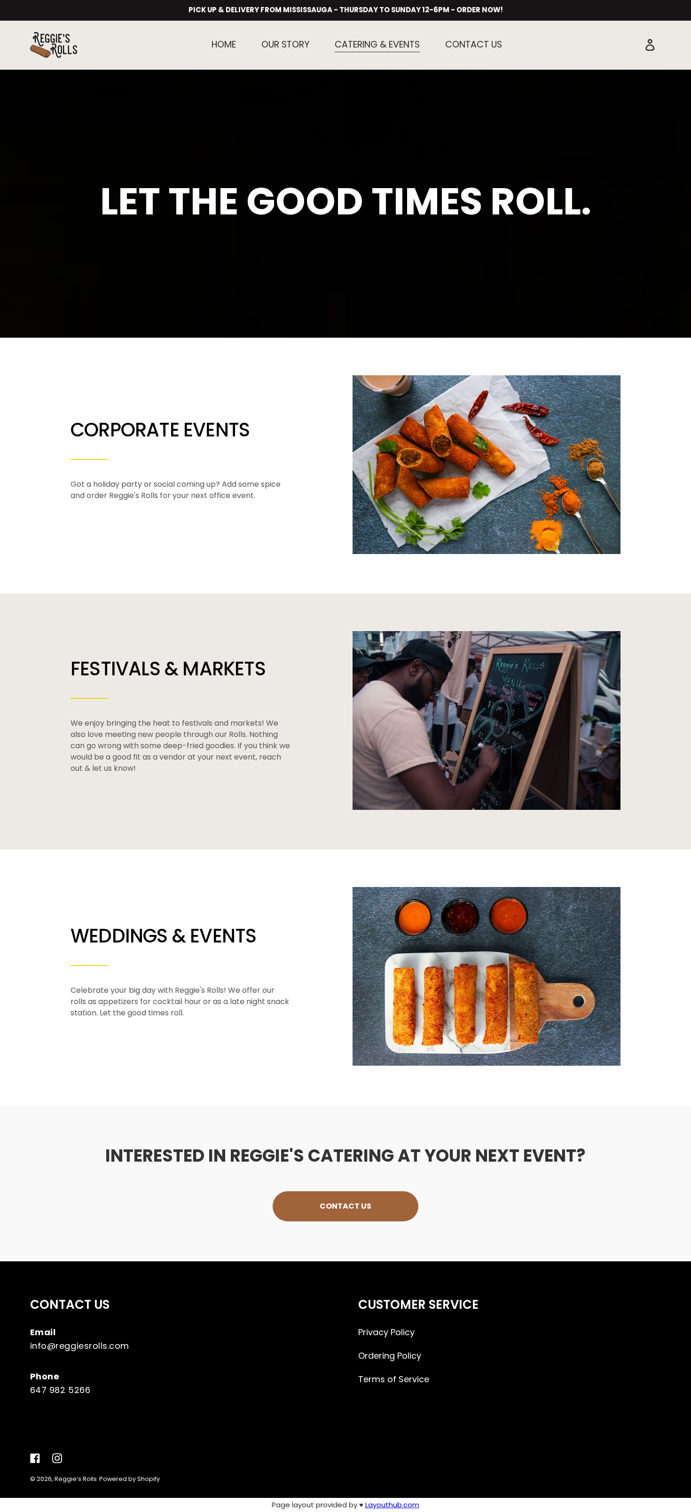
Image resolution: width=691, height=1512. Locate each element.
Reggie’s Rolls (76, 1479)
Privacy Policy (386, 1332)
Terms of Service (393, 1379)
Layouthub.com (392, 1505)
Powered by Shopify (129, 1479)
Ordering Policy (389, 1356)
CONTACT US (345, 1206)
